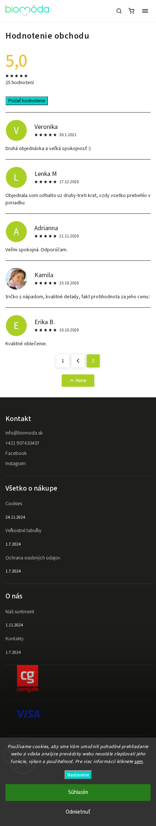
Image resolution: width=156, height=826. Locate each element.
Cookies (13, 503)
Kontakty (14, 638)
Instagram (15, 463)
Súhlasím (78, 792)
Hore (81, 380)
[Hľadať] (119, 10)
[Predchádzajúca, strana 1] (78, 360)
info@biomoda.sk (23, 433)
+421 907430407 (22, 443)
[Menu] (145, 11)
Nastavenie (78, 774)
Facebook (15, 453)
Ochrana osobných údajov (32, 558)
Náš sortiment (19, 611)
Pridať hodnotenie (26, 100)
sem (138, 761)
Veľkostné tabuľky (23, 530)
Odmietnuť (78, 812)
